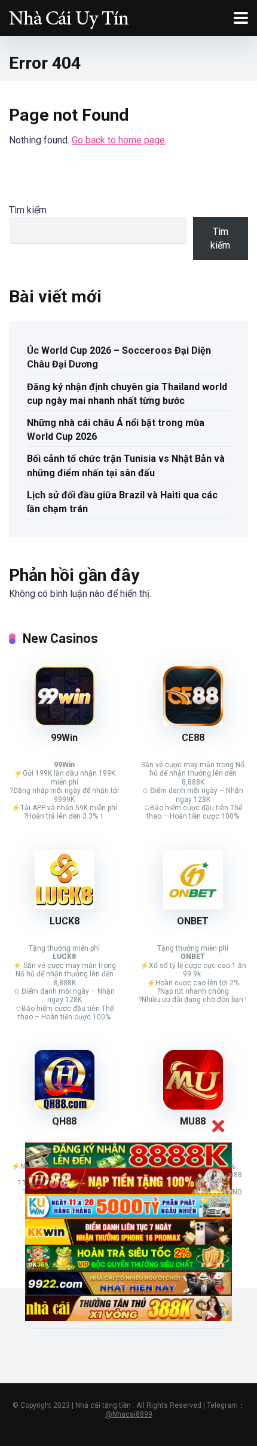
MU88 (193, 1121)
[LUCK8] (64, 906)
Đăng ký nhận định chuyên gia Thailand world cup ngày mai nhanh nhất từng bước (127, 393)
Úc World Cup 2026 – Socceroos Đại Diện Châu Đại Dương (119, 357)
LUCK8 (64, 921)
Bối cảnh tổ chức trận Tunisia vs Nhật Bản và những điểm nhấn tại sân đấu (126, 465)
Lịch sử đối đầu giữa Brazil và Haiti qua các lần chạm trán (122, 501)
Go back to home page (118, 140)
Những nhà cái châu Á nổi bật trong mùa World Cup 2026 (115, 429)
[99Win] (64, 722)
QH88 (64, 1121)
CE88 (193, 737)
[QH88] (64, 1106)
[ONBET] (193, 906)
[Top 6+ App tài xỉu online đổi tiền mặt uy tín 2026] (68, 16)
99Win (64, 737)
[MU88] (193, 1106)
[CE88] (193, 722)
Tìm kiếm (28, 210)
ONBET (193, 921)
